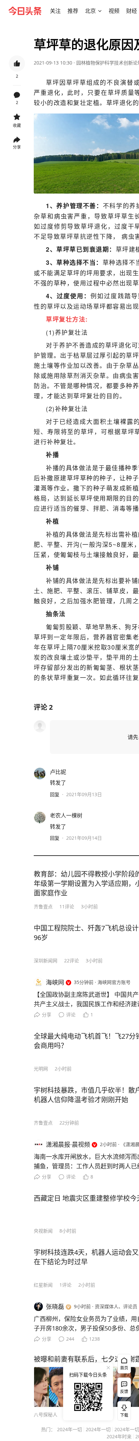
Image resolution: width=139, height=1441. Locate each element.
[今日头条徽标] (25, 11)
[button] (55, 11)
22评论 (71, 960)
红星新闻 (43, 1285)
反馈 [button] (124, 1391)
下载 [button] (122, 1409)
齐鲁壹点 (43, 906)
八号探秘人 (45, 1414)
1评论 (65, 1285)
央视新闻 (43, 1231)
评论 (71, 1014)
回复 (54, 794)
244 (70, 1339)
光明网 (41, 1068)
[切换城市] (100, 11)
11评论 (66, 906)
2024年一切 (69, 1429)
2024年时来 (119, 1436)
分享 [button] (17, 147)
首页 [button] (124, 1368)
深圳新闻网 (45, 960)
